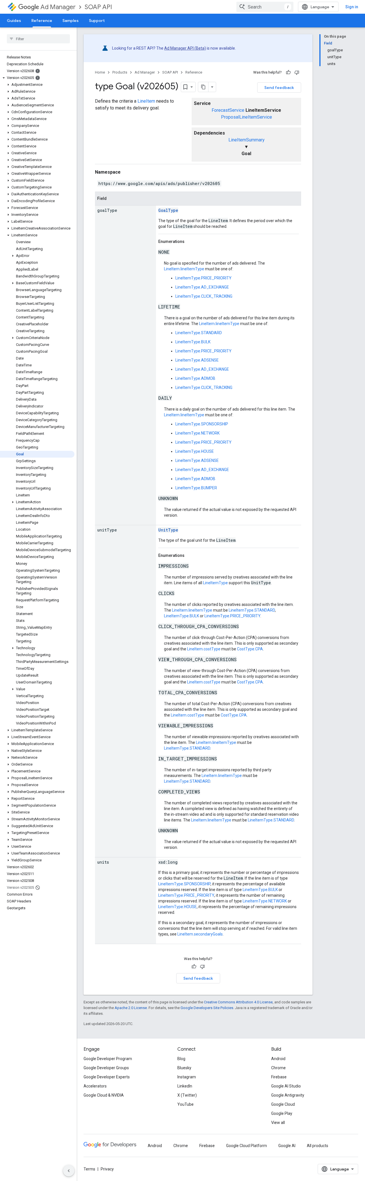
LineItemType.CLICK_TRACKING (203, 296)
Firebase (279, 1077)
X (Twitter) (187, 1095)
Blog (181, 1058)
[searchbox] (38, 38)
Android (278, 1058)
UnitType (168, 530)
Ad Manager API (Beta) (185, 48)
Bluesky (184, 1068)
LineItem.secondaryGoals (200, 934)
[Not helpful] (297, 72)
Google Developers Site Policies (207, 1008)
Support (97, 20)
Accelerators (95, 1086)
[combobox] (264, 7)
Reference (41, 20)
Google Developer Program (108, 1058)
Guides (14, 20)
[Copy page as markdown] (203, 87)
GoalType (168, 210)
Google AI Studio (286, 1086)
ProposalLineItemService (246, 117)
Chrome (278, 1068)
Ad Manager (58, 7)
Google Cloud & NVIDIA (104, 1095)
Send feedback (279, 87)
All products (317, 1145)
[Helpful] (288, 72)
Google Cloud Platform (246, 1145)
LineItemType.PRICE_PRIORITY (203, 278)
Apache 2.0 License (131, 1008)
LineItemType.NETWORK (197, 433)
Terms (89, 1169)
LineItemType (215, 583)
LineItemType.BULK (192, 342)
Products (119, 72)
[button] (37, 77)
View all (278, 1122)
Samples (70, 20)
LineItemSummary (246, 140)
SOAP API (98, 7)
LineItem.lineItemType (184, 269)
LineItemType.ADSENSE (197, 360)
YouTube (185, 1104)
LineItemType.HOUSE (194, 451)
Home (100, 72)
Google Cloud (283, 1104)
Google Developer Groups (106, 1068)
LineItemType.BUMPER (196, 488)
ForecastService (228, 110)
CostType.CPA (250, 649)
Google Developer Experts (107, 1077)
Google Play (281, 1113)
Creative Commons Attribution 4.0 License (238, 1002)
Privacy (107, 1169)
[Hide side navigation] (68, 1170)
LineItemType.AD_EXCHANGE (202, 287)
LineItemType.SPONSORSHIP (201, 424)
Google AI (286, 1145)
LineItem (146, 101)
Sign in (351, 7)
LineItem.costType (203, 649)
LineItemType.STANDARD (198, 332)
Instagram (186, 1077)
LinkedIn (184, 1086)
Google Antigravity (287, 1095)
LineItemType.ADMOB (195, 378)
